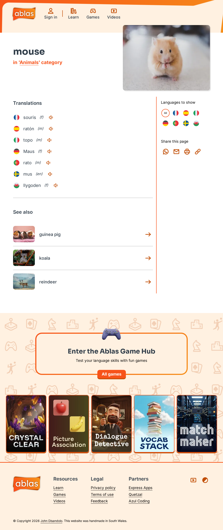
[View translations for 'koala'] (148, 258)
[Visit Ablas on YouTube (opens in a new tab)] (193, 480)
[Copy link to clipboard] (198, 151)
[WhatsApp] (166, 151)
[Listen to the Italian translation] (49, 140)
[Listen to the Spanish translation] (51, 129)
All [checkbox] (165, 113)
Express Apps (140, 488)
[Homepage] (24, 14)
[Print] (187, 151)
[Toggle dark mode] (205, 480)
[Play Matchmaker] (197, 423)
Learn (58, 488)
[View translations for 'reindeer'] (148, 282)
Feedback (99, 501)
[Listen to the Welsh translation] (55, 185)
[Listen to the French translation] (51, 117)
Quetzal (135, 494)
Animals (29, 62)
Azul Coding (139, 501)
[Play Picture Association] (69, 423)
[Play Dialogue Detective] (111, 423)
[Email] (176, 151)
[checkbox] (175, 113)
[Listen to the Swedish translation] (50, 174)
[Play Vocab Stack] (154, 423)
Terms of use (102, 494)
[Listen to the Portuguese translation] (48, 163)
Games (59, 494)
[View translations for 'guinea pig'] (148, 234)
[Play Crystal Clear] (26, 423)
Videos (59, 501)
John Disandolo (51, 521)
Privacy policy (103, 488)
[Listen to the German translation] (49, 151)
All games (112, 374)
